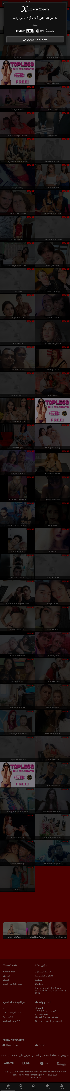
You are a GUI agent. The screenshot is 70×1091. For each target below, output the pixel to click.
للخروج (35, 25)
